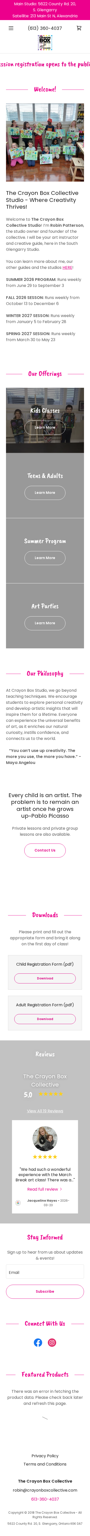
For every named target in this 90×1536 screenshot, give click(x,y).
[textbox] (45, 1271)
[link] (79, 28)
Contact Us (45, 850)
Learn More (45, 427)
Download (45, 978)
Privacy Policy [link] (45, 1456)
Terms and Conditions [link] (45, 1464)
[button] (12, 28)
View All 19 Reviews (45, 1111)
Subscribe (45, 1291)
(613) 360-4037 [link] (45, 28)
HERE (67, 267)
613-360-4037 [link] (45, 1499)
